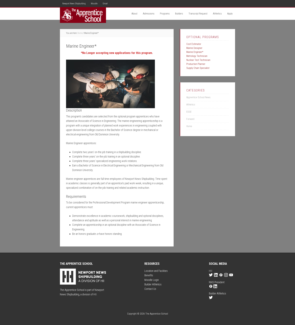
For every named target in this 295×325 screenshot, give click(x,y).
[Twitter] (211, 277)
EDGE (189, 111)
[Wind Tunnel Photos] (110, 84)
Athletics (190, 104)
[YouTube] (231, 277)
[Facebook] (221, 277)
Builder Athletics (152, 284)
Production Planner (195, 64)
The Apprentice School (83, 15)
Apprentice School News (198, 97)
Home (189, 126)
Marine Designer (194, 48)
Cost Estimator (193, 44)
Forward (190, 119)
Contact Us (150, 288)
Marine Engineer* (194, 52)
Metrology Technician (196, 56)
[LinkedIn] (216, 277)
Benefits (148, 275)
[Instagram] (226, 277)
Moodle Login (151, 280)
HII (95, 294)
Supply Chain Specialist (197, 68)
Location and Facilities (156, 270)
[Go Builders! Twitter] (211, 300)
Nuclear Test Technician (198, 60)
